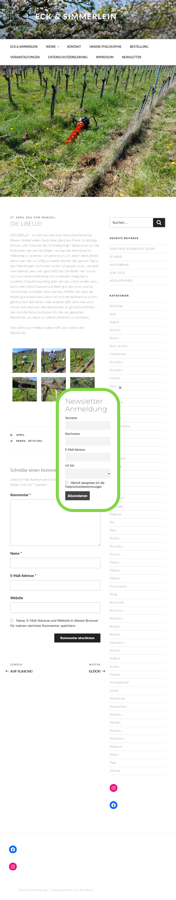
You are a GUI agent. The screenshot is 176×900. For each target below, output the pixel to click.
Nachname (72, 434)
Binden (114, 338)
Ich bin (69, 465)
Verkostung (117, 698)
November (116, 546)
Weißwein (116, 746)
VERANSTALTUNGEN (25, 57)
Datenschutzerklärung (32, 890)
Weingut (115, 722)
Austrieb (115, 330)
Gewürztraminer (120, 426)
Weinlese (115, 730)
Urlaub (114, 690)
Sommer (115, 650)
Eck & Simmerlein (76, 17)
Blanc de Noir (119, 346)
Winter (114, 754)
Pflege (114, 594)
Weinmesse (117, 738)
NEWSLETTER (131, 57)
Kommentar (20, 495)
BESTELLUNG (139, 46)
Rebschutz (116, 610)
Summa (114, 666)
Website (16, 598)
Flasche (115, 386)
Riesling (114, 626)
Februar (115, 378)
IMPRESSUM (105, 57)
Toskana (115, 674)
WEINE (51, 46)
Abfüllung (116, 306)
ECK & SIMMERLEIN (24, 46)
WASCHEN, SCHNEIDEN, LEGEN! (132, 248)
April (20, 435)
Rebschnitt (116, 602)
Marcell (48, 217)
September (117, 642)
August (114, 322)
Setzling (35, 441)
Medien (115, 538)
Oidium (114, 562)
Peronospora (118, 586)
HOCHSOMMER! (121, 280)
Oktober (115, 570)
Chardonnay (118, 354)
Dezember (116, 362)
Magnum (115, 514)
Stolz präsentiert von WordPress (72, 890)
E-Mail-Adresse (23, 576)
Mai (112, 522)
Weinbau (115, 714)
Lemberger (116, 506)
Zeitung (115, 770)
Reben (21, 441)
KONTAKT (74, 46)
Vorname (71, 418)
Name (16, 553)
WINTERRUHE (119, 265)
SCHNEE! (116, 256)
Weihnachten (118, 706)
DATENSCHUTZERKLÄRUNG (68, 57)
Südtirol (115, 658)
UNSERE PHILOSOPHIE (105, 46)
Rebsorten (116, 618)
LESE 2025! (117, 272)
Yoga (113, 762)
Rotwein (115, 634)
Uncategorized (119, 682)
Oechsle (115, 554)
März (113, 530)
